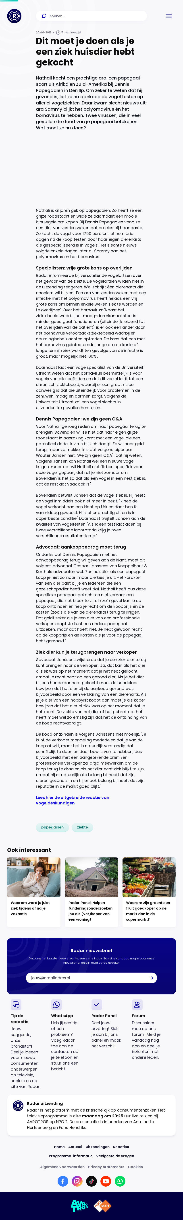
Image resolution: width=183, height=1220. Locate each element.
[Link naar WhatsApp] (120, 1181)
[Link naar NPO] (102, 1206)
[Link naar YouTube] (105, 1181)
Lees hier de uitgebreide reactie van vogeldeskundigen (72, 800)
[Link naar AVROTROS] (79, 1206)
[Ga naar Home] (14, 16)
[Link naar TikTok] (91, 1181)
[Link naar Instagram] (77, 1181)
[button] (169, 16)
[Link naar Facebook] (63, 1181)
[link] (52, 827)
